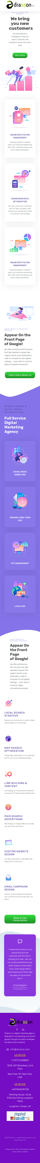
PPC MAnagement (20, 563)
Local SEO (20, 606)
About (19, 1152)
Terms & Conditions (22, 1149)
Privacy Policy (10, 1149)
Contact (25, 1152)
